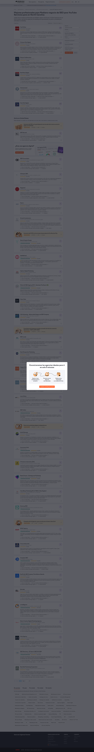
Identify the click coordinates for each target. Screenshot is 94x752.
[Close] (66, 363)
